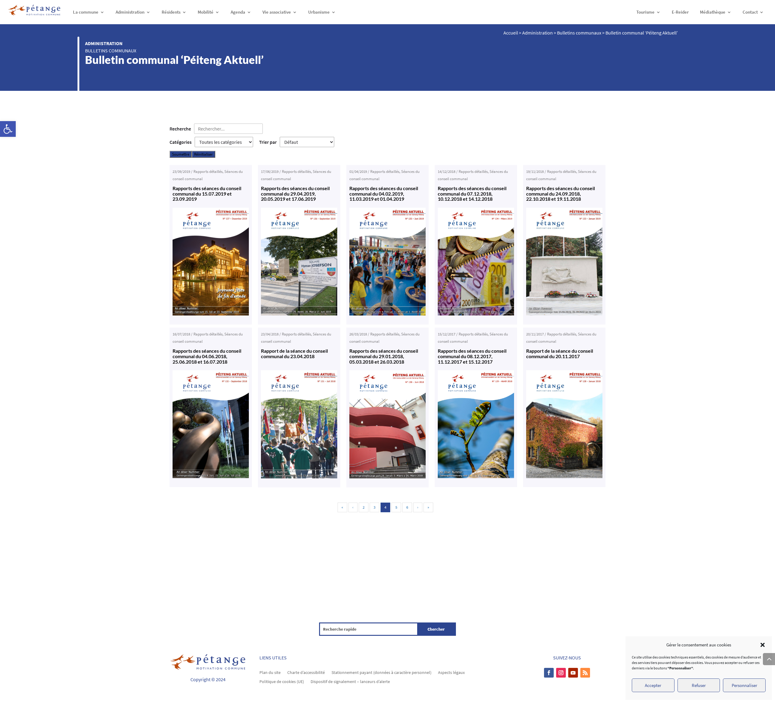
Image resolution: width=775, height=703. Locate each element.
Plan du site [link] (270, 672)
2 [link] (363, 507)
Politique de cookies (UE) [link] (281, 681)
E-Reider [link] (680, 12)
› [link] (417, 507)
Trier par (268, 142)
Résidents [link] (171, 12)
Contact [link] (750, 12)
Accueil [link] (510, 33)
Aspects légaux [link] (451, 672)
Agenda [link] (238, 12)
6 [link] (407, 507)
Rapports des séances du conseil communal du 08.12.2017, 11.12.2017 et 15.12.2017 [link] (472, 356)
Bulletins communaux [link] (110, 51)
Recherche (180, 129)
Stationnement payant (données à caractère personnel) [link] (381, 672)
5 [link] (396, 507)
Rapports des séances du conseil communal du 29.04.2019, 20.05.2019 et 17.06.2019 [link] (295, 193)
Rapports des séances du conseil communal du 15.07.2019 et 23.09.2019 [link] (207, 193)
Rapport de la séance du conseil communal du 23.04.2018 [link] (294, 353)
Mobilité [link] (205, 12)
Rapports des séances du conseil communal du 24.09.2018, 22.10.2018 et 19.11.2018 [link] (560, 193)
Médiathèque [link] (712, 12)
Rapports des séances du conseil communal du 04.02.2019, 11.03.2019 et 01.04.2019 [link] (383, 193)
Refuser (699, 685)
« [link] (342, 507)
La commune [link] (85, 12)
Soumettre (180, 154)
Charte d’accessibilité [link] (306, 672)
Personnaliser (744, 685)
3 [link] (374, 507)
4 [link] (385, 507)
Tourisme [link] (645, 12)
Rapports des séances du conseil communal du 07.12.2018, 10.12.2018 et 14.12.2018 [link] (472, 193)
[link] (8, 129)
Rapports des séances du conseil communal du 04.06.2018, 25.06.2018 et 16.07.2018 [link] (207, 356)
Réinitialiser (203, 154)
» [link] (428, 507)
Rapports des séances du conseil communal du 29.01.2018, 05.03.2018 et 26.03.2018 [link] (383, 356)
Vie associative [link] (276, 12)
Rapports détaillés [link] (208, 171)
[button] (763, 645)
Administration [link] (130, 12)
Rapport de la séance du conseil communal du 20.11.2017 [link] (559, 353)
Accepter (653, 685)
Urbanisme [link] (319, 12)
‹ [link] (353, 507)
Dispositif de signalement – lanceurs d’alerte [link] (350, 681)
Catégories (181, 142)
